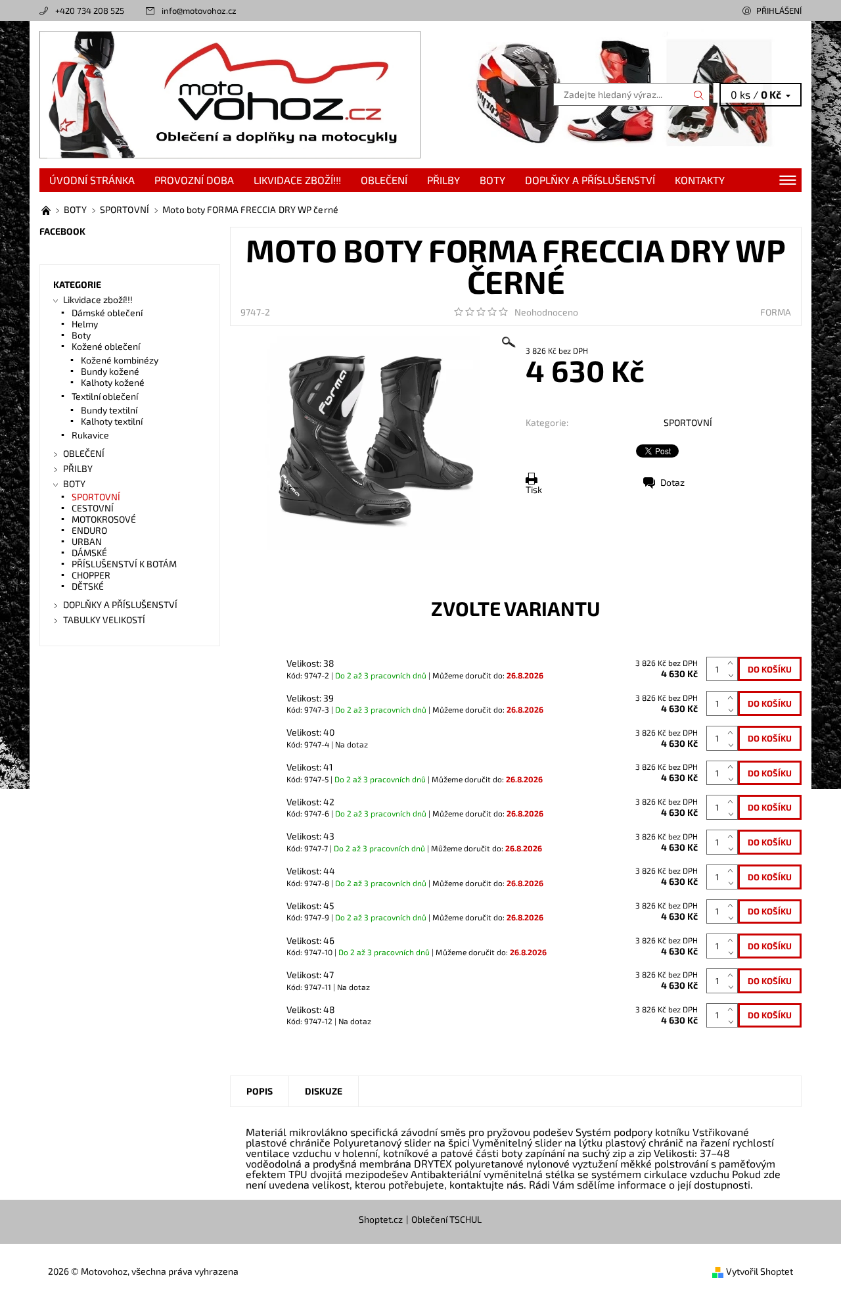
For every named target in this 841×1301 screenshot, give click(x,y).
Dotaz (672, 482)
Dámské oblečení (107, 312)
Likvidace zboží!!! (297, 180)
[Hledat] (699, 94)
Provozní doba (194, 180)
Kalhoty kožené (113, 382)
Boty (81, 335)
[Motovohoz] (229, 93)
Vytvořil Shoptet (759, 1271)
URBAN (87, 541)
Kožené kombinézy (119, 360)
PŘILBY (443, 180)
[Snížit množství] (733, 675)
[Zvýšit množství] (733, 663)
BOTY (492, 180)
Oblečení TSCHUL (446, 1219)
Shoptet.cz (381, 1219)
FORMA (775, 312)
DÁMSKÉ (89, 552)
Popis (259, 1091)
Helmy (85, 323)
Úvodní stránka (92, 180)
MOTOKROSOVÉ (104, 519)
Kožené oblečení (106, 346)
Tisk (534, 489)
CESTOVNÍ (93, 507)
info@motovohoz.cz (199, 10)
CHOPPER (91, 574)
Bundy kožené (110, 371)
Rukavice (90, 434)
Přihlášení (779, 10)
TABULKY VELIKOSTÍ (104, 619)
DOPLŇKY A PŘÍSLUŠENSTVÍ (590, 180)
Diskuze (323, 1091)
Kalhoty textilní (112, 421)
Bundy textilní (109, 409)
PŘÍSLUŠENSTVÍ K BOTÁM (124, 563)
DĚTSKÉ (88, 586)
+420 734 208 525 (89, 10)
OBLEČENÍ (384, 180)
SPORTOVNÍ (688, 422)
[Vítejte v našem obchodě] (47, 209)
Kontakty (700, 180)
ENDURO (89, 530)
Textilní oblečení (105, 396)
